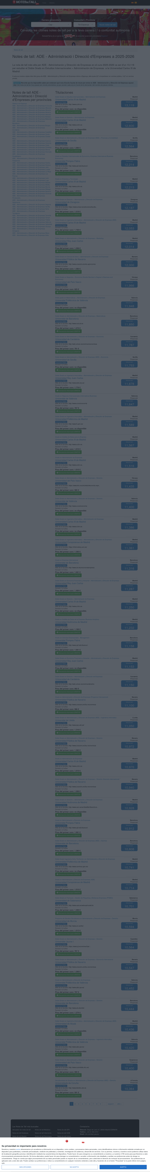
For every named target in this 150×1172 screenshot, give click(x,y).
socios (18, 1149)
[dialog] (75, 1155)
